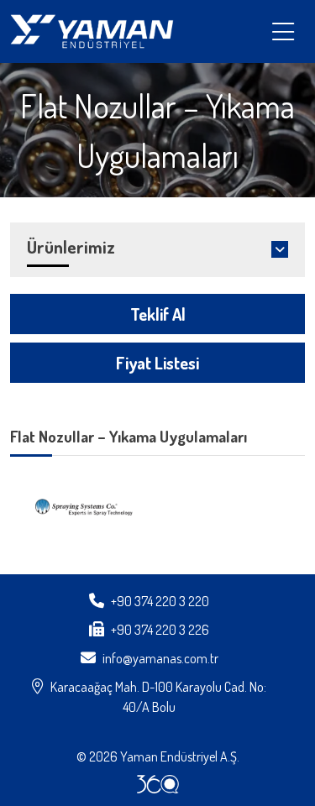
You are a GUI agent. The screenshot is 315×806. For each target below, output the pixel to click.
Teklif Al (158, 314)
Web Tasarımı (157, 784)
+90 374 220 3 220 (160, 601)
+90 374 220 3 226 (160, 629)
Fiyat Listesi (157, 363)
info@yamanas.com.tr (160, 658)
